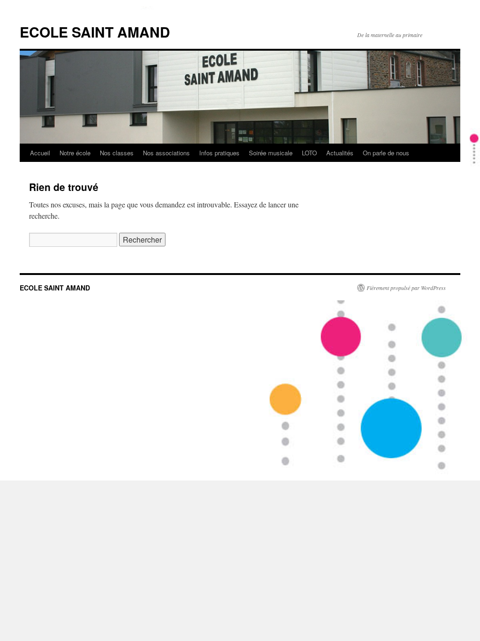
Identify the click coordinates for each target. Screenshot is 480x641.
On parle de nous (386, 152)
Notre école (75, 152)
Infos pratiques (219, 152)
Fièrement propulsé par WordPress (406, 287)
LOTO (309, 152)
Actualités (339, 152)
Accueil (40, 152)
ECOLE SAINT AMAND (95, 32)
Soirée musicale (270, 152)
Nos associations (166, 152)
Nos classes (117, 152)
